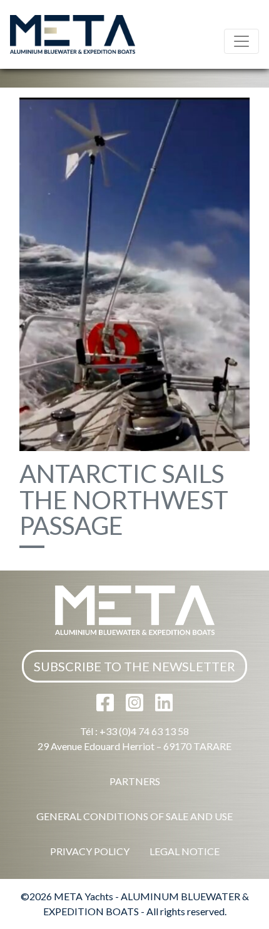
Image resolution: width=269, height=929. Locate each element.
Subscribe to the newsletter (134, 666)
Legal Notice (185, 851)
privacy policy (89, 851)
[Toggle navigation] (241, 41)
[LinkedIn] (164, 706)
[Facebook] (106, 706)
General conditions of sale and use (134, 816)
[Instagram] (135, 706)
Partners (134, 781)
